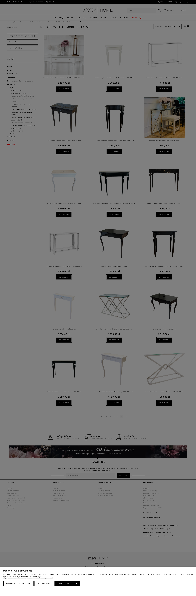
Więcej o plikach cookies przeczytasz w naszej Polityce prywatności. (28, 578)
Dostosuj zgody (44, 583)
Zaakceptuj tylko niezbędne (18, 583)
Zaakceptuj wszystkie (67, 583)
